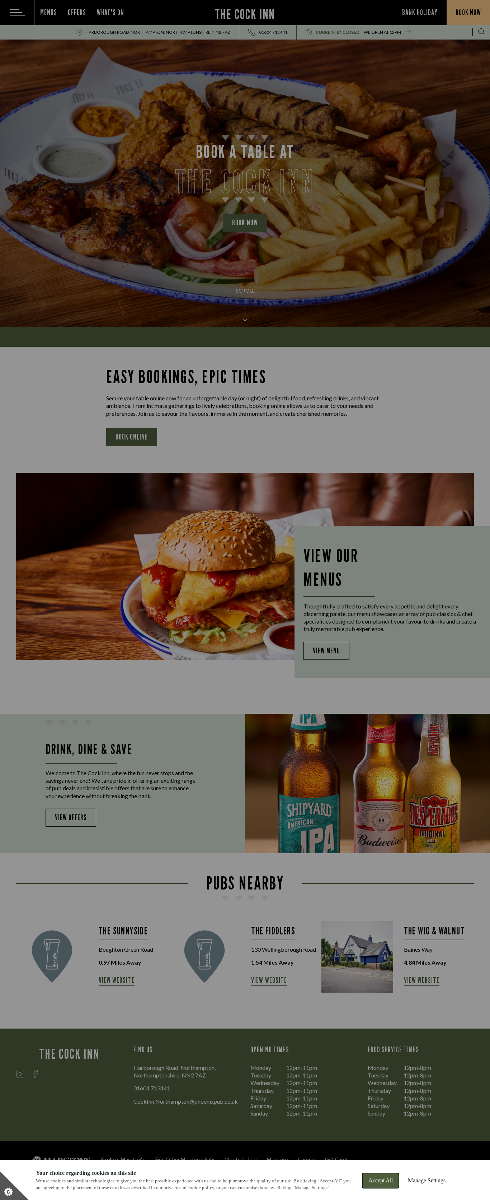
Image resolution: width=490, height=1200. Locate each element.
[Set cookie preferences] (14, 1185)
